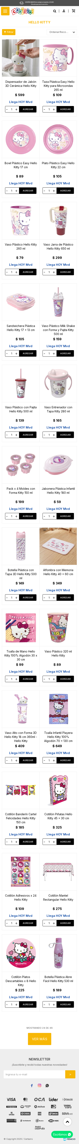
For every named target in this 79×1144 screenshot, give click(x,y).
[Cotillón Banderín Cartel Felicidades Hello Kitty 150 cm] (21, 790)
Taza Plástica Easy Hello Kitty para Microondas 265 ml (58, 85)
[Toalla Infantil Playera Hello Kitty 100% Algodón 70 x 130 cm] (58, 709)
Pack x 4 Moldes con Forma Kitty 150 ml (21, 490)
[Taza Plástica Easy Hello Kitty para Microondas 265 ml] (58, 58)
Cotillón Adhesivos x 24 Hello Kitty (20, 897)
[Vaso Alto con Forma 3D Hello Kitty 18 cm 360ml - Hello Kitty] (21, 709)
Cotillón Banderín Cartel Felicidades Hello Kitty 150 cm (20, 818)
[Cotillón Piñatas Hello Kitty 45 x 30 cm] (58, 790)
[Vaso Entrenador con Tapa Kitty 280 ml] (58, 383)
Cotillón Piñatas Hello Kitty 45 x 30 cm (58, 816)
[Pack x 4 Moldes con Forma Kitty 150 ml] (21, 465)
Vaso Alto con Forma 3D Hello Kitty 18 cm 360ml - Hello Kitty (20, 737)
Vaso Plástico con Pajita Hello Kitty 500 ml (21, 409)
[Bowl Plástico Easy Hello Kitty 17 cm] (21, 139)
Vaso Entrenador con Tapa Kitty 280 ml (58, 409)
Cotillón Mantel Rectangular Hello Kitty (58, 897)
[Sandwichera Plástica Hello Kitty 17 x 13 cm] (21, 302)
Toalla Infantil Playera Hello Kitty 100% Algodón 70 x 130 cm (58, 737)
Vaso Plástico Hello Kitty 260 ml (21, 246)
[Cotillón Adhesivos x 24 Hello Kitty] (21, 872)
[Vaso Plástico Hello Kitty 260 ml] (21, 221)
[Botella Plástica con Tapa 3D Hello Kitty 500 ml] (21, 546)
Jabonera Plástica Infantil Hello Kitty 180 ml (58, 490)
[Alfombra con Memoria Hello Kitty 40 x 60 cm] (58, 546)
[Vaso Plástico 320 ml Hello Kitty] (58, 627)
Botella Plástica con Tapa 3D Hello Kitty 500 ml (21, 574)
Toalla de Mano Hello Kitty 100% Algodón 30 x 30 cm (20, 655)
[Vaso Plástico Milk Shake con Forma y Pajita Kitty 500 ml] (58, 302)
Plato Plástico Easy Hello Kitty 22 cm (58, 165)
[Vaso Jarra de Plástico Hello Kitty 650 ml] (58, 221)
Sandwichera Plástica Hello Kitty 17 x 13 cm (21, 328)
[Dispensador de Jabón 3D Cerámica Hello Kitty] (21, 58)
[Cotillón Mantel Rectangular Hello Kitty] (58, 872)
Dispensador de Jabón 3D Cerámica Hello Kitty (20, 83)
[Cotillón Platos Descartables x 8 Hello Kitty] (21, 953)
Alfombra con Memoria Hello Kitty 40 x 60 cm (58, 572)
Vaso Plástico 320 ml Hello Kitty (58, 653)
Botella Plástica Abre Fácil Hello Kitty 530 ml (58, 979)
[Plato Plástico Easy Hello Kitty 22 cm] (58, 139)
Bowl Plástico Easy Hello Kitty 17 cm (21, 165)
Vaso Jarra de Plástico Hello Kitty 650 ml (58, 246)
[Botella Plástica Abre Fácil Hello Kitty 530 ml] (58, 953)
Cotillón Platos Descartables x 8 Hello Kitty (21, 981)
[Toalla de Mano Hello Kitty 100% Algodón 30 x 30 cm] (21, 627)
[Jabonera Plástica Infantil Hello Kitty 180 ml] (58, 465)
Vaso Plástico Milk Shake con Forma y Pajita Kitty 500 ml (58, 330)
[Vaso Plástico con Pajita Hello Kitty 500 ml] (21, 383)
